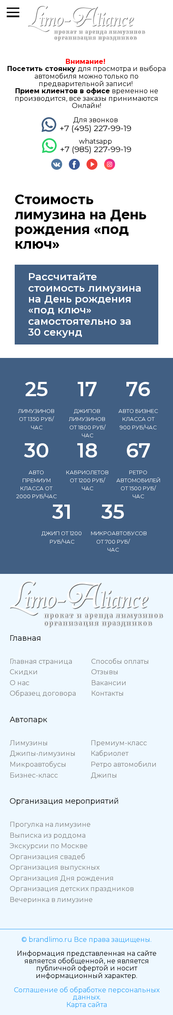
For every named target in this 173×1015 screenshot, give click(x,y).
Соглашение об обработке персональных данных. (87, 994)
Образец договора (43, 693)
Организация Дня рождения (62, 878)
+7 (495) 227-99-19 (95, 128)
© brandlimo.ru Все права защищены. (86, 940)
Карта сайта (86, 1005)
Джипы (104, 775)
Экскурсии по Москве (49, 846)
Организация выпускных (55, 867)
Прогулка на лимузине (50, 824)
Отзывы (104, 672)
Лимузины (29, 743)
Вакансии (108, 683)
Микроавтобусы (38, 764)
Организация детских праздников (72, 889)
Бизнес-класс (34, 775)
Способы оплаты (120, 661)
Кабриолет (109, 753)
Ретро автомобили (124, 764)
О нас (19, 683)
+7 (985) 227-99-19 (95, 149)
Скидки (24, 672)
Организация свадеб (47, 857)
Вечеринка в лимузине (51, 900)
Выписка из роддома (48, 835)
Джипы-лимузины (43, 753)
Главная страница (41, 661)
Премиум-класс (119, 743)
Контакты (107, 693)
